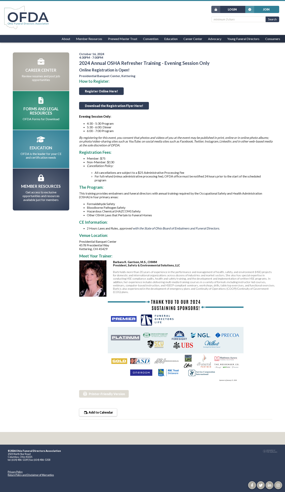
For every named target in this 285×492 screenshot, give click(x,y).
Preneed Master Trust (122, 39)
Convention (150, 39)
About (66, 39)
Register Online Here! (101, 91)
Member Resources (89, 39)
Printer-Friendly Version (107, 394)
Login (232, 9)
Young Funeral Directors (243, 39)
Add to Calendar (100, 412)
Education (171, 39)
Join (266, 9)
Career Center (192, 39)
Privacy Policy (15, 471)
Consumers (272, 39)
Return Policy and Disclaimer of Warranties (31, 474)
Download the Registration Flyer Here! (114, 106)
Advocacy (214, 39)
